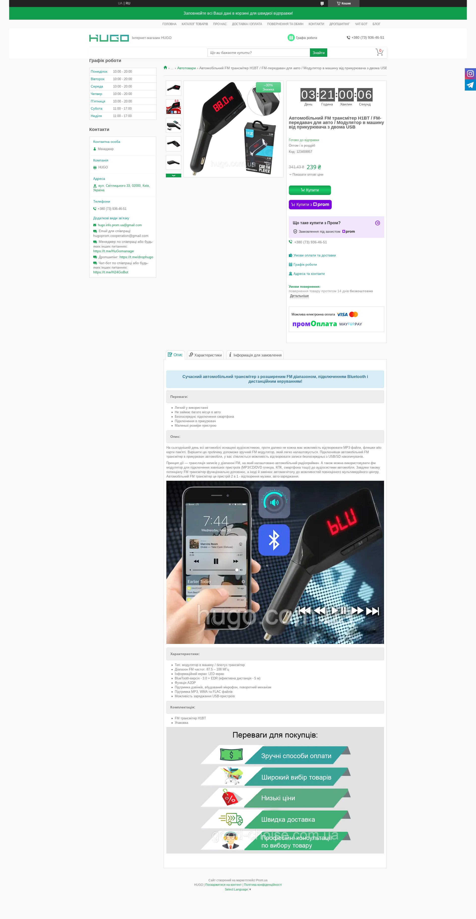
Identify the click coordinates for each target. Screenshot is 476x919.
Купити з (304, 204)
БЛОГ (377, 24)
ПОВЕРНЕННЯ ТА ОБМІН (285, 24)
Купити (312, 190)
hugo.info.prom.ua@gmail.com (120, 225)
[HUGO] (109, 38)
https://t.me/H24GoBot (110, 272)
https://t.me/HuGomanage (113, 251)
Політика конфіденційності (263, 885)
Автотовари (186, 68)
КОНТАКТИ (316, 24)
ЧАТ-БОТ (361, 24)
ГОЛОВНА (169, 24)
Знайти (319, 53)
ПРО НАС (220, 24)
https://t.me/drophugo (136, 257)
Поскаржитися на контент (223, 885)
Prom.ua (262, 880)
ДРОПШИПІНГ (339, 24)
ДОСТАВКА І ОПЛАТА (247, 24)
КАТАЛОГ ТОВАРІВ (195, 24)
